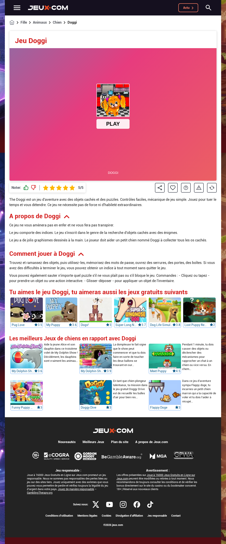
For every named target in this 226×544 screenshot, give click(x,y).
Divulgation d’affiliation (129, 515)
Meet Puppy (158, 371)
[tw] (95, 504)
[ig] (123, 504)
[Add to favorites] (172, 187)
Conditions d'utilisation (59, 515)
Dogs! (85, 325)
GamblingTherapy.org (40, 492)
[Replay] (212, 187)
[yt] (109, 504)
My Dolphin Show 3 (23, 371)
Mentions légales (87, 515)
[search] (208, 7)
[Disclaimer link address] (56, 456)
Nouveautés (67, 442)
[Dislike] (33, 187)
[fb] (137, 504)
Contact (176, 515)
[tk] (150, 504)
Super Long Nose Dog (126, 325)
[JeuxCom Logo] (48, 8)
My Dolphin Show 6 (92, 371)
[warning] (199, 188)
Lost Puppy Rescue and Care (196, 325)
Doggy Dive (88, 407)
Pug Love (18, 325)
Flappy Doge (158, 407)
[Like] (26, 187)
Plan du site (119, 442)
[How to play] (185, 187)
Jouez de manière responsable (76, 489)
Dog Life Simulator (161, 325)
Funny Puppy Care (23, 407)
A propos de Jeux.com (151, 442)
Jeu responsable (157, 515)
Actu (186, 7)
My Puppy (53, 325)
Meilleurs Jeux (93, 442)
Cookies (106, 515)
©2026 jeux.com (113, 525)
